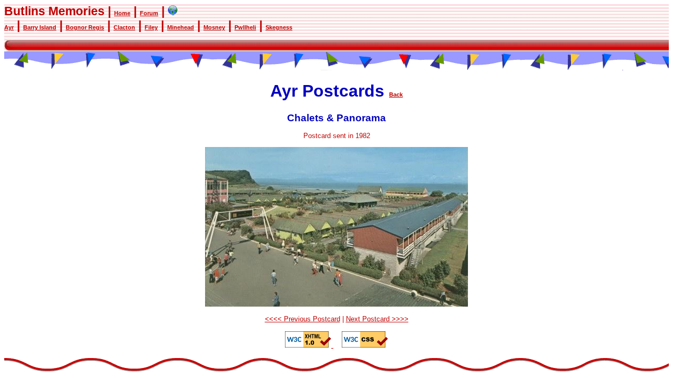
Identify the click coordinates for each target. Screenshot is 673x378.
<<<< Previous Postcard (302, 319)
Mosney (214, 27)
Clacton (124, 27)
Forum (149, 13)
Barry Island (39, 27)
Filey (151, 27)
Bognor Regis (85, 27)
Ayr (9, 27)
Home (122, 13)
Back (396, 94)
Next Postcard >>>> (377, 319)
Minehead (180, 27)
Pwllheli (245, 27)
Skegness (279, 27)
